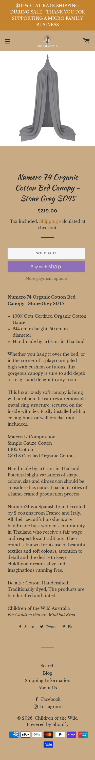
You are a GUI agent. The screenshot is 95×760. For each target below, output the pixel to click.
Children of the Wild (56, 718)
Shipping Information (47, 680)
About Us (47, 687)
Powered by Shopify (48, 724)
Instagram (50, 706)
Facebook (50, 699)
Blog (47, 673)
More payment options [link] (46, 278)
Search (48, 665)
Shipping (48, 221)
